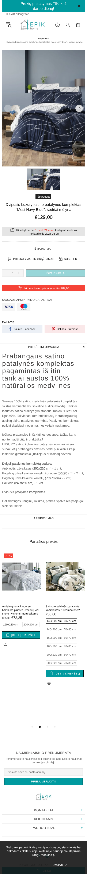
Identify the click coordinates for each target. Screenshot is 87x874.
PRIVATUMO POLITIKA (33, 864)
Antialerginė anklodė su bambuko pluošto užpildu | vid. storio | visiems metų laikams (20, 610)
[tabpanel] (22, 604)
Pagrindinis (43, 38)
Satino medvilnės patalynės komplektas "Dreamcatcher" (63, 608)
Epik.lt (33, 25)
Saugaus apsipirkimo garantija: (27, 299)
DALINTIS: (8, 322)
